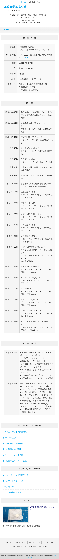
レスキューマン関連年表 (13, 455)
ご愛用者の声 (8, 487)
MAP (26, 58)
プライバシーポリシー (19, 546)
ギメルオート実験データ (13, 481)
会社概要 (33, 546)
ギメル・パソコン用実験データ (16, 475)
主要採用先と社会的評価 (13, 443)
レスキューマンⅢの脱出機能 (15, 432)
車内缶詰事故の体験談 (12, 449)
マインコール (48, 542)
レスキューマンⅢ (20, 542)
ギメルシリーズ (34, 542)
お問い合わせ (43, 546)
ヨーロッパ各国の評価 (12, 492)
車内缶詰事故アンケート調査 (15, 461)
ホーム (23, 2)
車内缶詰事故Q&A (10, 438)
